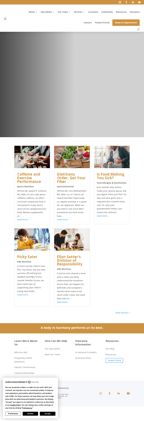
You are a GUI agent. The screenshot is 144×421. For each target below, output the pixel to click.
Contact (88, 22)
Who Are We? (21, 352)
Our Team (63, 12)
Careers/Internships (24, 373)
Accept (48, 414)
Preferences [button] (27, 408)
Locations (93, 12)
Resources (121, 12)
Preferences (13, 414)
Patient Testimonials (24, 367)
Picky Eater (27, 256)
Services (78, 12)
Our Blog (110, 348)
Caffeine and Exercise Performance (29, 178)
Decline (30, 414)
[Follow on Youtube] (139, 2)
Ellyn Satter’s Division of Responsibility (70, 260)
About (32, 12)
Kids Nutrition (24, 261)
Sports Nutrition (25, 186)
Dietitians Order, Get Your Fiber (71, 178)
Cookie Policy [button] (15, 405)
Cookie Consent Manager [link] (15, 382)
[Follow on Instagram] (120, 2)
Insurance (135, 12)
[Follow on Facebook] (126, 2)
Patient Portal (102, 22)
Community (107, 12)
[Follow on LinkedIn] (133, 2)
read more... (23, 219)
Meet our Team (52, 354)
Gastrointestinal (65, 186)
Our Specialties (52, 348)
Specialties (46, 12)
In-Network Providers (86, 352)
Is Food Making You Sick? (110, 176)
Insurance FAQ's (83, 357)
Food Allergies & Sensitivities (111, 182)
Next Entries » (123, 312)
